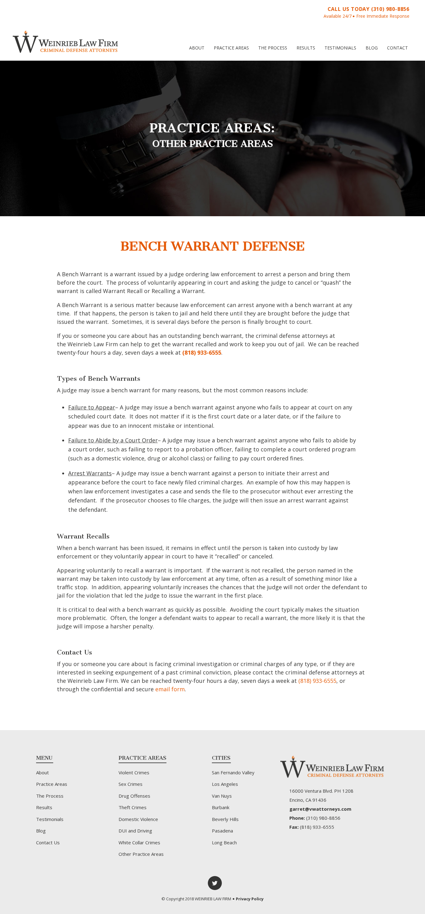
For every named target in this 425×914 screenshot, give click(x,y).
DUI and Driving (135, 831)
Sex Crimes (130, 784)
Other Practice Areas (141, 854)
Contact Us (48, 842)
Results (306, 48)
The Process (272, 48)
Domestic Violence (138, 819)
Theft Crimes (133, 807)
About (196, 48)
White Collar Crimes (139, 842)
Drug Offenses (134, 796)
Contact (397, 48)
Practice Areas (231, 48)
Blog (372, 48)
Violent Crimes (134, 772)
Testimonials (340, 48)
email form (170, 689)
